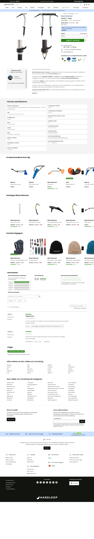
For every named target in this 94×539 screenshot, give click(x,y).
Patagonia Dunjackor (73, 400)
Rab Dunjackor (71, 386)
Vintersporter (41, 7)
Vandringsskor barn (31, 396)
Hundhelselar (71, 388)
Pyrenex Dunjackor (52, 390)
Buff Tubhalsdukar (72, 396)
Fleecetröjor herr (11, 392)
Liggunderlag (10, 396)
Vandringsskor (30, 388)
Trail (26, 7)
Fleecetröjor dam (11, 386)
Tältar (8, 394)
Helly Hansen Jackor (52, 392)
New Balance (71, 367)
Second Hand (66, 7)
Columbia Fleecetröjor (53, 394)
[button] (21, 25)
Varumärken (76, 7)
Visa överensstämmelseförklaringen (58, 137)
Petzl (69, 372)
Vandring (19, 7)
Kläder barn (50, 382)
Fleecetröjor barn (52, 384)
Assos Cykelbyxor (72, 382)
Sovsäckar (9, 400)
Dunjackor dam (10, 382)
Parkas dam (9, 384)
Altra (28, 365)
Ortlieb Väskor (71, 392)
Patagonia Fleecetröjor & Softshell (56, 388)
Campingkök (30, 382)
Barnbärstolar (30, 400)
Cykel (48, 7)
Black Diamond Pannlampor (54, 396)
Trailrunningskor (31, 390)
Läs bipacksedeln (53, 132)
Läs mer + (64, 30)
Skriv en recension (77, 20)
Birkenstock (71, 370)
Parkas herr (9, 390)
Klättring (32, 7)
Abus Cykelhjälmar (72, 398)
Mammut (50, 372)
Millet (28, 367)
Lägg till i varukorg (72, 40)
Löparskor (29, 392)
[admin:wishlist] (86, 40)
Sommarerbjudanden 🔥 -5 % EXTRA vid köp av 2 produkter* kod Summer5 (47, 10)
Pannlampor (10, 398)
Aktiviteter (55, 7)
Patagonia (9, 365)
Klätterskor (29, 394)
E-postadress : (57, 418)
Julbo (69, 365)
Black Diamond (66, 16)
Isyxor (76, 13)
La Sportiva (9, 370)
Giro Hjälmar (71, 384)
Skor (13, 7)
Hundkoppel (71, 390)
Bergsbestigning (71, 13)
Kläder (7, 7)
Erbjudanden (85, 7)
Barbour (29, 372)
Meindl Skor (50, 398)
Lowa (8, 372)
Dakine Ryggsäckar (52, 400)
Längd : (63, 33)
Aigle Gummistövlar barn (53, 386)
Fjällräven (50, 365)
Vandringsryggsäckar (32, 384)
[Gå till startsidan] (62, 13)
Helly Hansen (30, 370)
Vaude (49, 370)
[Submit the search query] (80, 5)
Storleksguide (83, 33)
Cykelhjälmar (30, 398)
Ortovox (8, 367)
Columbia (50, 367)
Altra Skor (70, 394)
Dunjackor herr (10, 388)
